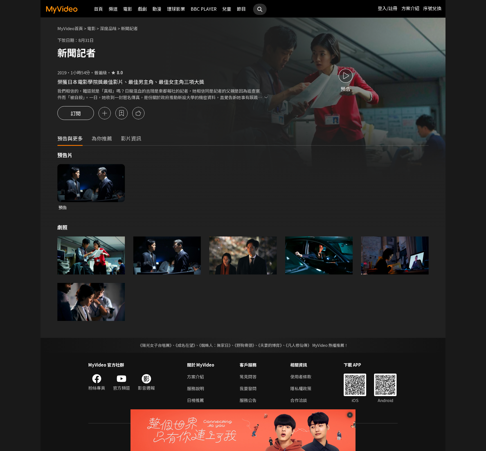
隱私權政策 (300, 388)
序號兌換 (432, 8)
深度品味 (108, 28)
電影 (127, 8)
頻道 (113, 8)
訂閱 (76, 113)
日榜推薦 (195, 400)
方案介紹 (410, 8)
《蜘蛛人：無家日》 (215, 345)
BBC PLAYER (204, 8)
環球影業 (176, 8)
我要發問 (248, 388)
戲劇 (142, 8)
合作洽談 (298, 400)
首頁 (98, 8)
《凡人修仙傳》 (298, 345)
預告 (62, 207)
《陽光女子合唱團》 (155, 345)
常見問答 (248, 376)
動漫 (156, 8)
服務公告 (248, 400)
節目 (241, 8)
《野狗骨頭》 (244, 345)
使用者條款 (300, 376)
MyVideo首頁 (70, 28)
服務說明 (195, 388)
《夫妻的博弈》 (270, 345)
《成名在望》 (185, 345)
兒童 (226, 8)
